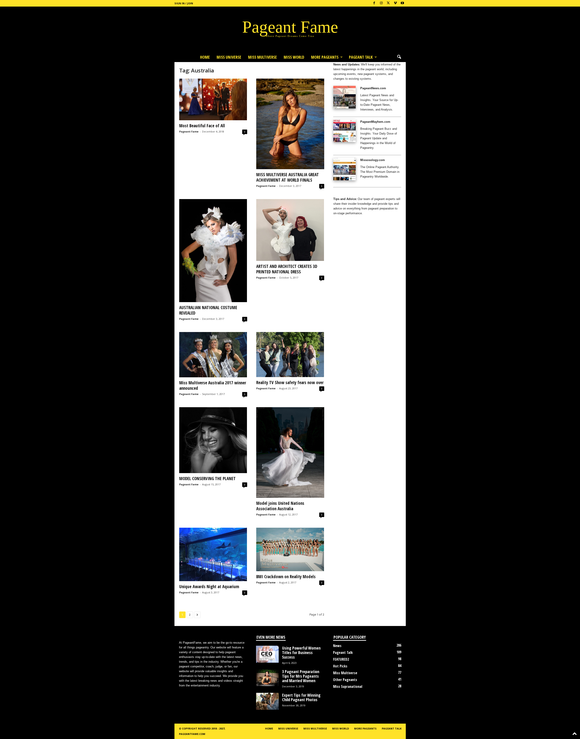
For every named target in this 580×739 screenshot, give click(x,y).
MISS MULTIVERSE (262, 57)
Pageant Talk (361, 57)
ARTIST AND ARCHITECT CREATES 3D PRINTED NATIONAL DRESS (286, 269)
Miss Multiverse (345, 672)
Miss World (294, 57)
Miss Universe (229, 57)
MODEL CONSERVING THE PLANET (207, 478)
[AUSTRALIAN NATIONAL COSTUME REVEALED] (213, 250)
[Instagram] (381, 3)
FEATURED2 (341, 659)
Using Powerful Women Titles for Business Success (301, 652)
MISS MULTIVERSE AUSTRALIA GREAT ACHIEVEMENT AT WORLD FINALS (287, 177)
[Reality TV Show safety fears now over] (290, 354)
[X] (388, 3)
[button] (399, 57)
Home (205, 57)
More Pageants (324, 57)
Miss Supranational (347, 686)
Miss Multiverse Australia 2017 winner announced (212, 385)
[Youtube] (402, 3)
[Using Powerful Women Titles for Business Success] (267, 654)
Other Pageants (345, 679)
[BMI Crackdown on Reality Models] (290, 549)
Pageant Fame (188, 131)
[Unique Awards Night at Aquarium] (213, 554)
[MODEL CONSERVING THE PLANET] (213, 440)
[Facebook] (374, 3)
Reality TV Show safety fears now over (290, 382)
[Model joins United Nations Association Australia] (290, 452)
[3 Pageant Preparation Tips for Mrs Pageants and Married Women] (267, 677)
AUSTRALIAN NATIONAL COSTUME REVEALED (208, 310)
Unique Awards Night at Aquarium (209, 587)
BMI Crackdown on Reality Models (286, 577)
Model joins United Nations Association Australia (280, 506)
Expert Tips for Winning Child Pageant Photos (301, 697)
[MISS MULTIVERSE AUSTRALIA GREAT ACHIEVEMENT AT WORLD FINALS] (290, 124)
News (337, 645)
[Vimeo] (395, 3)
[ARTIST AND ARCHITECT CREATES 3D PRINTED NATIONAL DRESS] (290, 230)
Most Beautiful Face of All (202, 126)
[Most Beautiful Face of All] (213, 99)
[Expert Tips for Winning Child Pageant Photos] (267, 701)
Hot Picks (340, 666)
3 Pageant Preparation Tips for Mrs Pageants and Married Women (300, 676)
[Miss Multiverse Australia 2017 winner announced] (213, 354)
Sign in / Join (183, 3)
